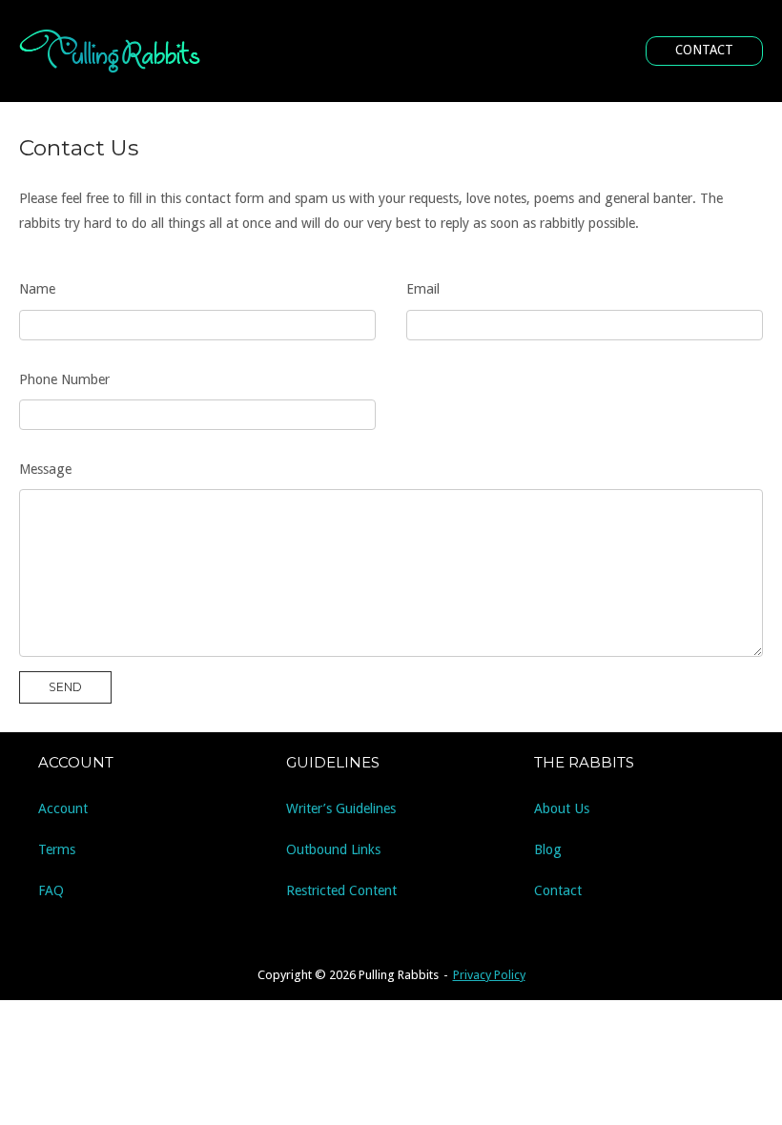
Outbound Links (333, 849)
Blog (548, 849)
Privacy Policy (489, 975)
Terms (56, 849)
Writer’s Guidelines (341, 808)
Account (63, 808)
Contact (558, 890)
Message (45, 469)
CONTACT (704, 49)
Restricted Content (341, 890)
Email (423, 289)
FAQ (51, 890)
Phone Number (64, 379)
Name (37, 289)
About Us (561, 808)
